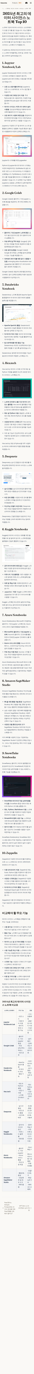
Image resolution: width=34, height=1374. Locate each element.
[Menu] (31, 3)
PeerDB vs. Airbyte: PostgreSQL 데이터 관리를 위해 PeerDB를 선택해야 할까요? (9, 1208)
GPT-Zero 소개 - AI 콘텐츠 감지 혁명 (24, 1208)
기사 (3, 8)
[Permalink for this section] (22, 67)
